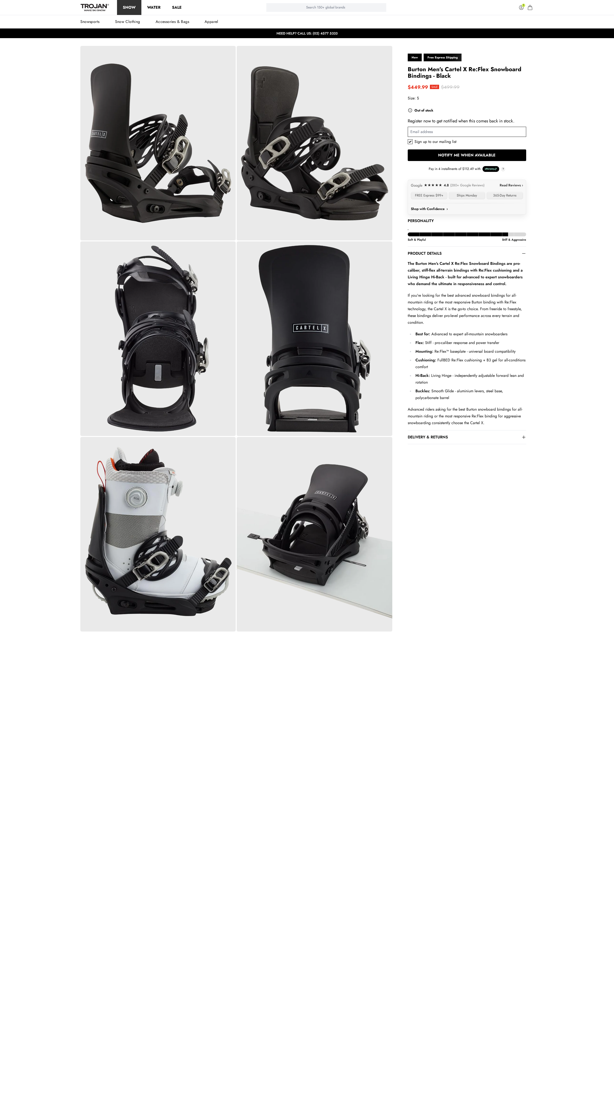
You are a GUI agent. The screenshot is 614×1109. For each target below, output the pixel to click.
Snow (129, 7)
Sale (177, 7)
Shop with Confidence (429, 208)
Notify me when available (467, 155)
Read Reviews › (511, 185)
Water (153, 7)
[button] (530, 7)
